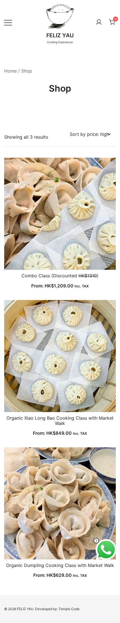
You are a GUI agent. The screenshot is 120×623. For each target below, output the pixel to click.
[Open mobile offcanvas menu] (8, 22)
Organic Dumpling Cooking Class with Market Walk (60, 565)
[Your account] (98, 22)
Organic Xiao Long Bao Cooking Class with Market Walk (60, 420)
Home (10, 71)
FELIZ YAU (60, 35)
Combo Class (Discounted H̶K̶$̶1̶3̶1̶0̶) (60, 275)
